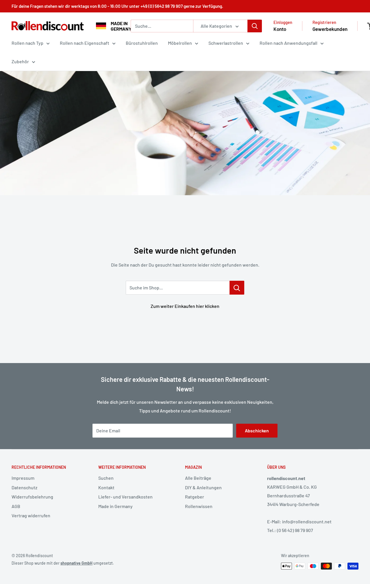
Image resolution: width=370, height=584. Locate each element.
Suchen (106, 478)
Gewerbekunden (329, 29)
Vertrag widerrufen (31, 515)
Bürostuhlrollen (142, 43)
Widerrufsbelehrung (32, 496)
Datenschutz (24, 487)
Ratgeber (194, 496)
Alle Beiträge (198, 478)
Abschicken (257, 430)
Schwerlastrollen (225, 43)
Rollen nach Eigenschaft (84, 43)
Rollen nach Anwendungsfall (288, 43)
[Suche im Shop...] (237, 288)
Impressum (23, 478)
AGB (16, 506)
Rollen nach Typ (27, 43)
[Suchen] (254, 26)
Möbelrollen (180, 43)
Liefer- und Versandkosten (125, 496)
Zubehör (20, 61)
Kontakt (106, 487)
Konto (279, 29)
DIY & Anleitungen (203, 487)
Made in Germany (115, 506)
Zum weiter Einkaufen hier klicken (185, 306)
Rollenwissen (198, 506)
